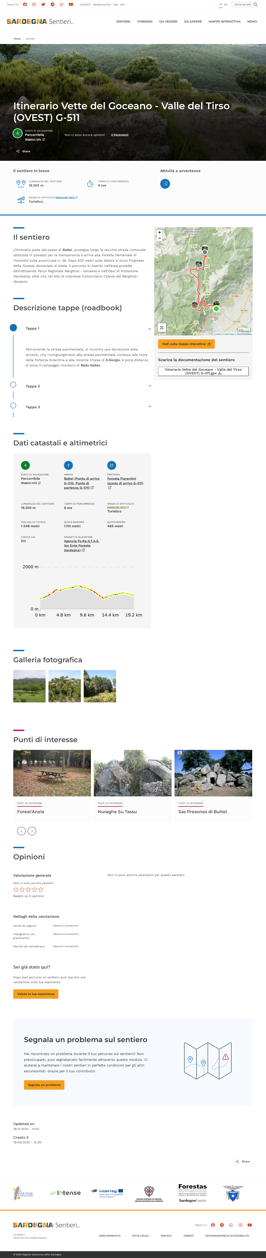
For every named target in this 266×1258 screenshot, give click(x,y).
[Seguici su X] (43, 4)
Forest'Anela (30, 811)
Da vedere (168, 21)
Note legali (140, 1235)
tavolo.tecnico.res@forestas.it (30, 1237)
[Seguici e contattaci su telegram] (52, 4)
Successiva (32, 834)
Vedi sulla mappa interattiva (184, 344)
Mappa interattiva (224, 21)
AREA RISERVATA (110, 1235)
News (252, 21)
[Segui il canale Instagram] (240, 1225)
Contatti (85, 4)
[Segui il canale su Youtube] (71, 4)
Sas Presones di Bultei (202, 811)
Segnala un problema (44, 1085)
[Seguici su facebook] (25, 4)
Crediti (189, 1235)
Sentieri (123, 21)
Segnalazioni (102, 4)
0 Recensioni (119, 134)
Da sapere (193, 21)
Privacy (166, 1235)
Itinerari (144, 21)
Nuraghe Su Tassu (117, 811)
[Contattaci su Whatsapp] (62, 4)
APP (122, 4)
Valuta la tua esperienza (35, 994)
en (225, 4)
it (221, 4)
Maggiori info (33, 139)
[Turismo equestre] (165, 184)
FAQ (115, 4)
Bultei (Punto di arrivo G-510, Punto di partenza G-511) (82, 483)
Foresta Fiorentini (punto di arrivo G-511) (125, 481)
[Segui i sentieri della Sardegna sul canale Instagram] (34, 4)
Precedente (22, 834)
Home (17, 38)
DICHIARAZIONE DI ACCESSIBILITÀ (227, 1235)
